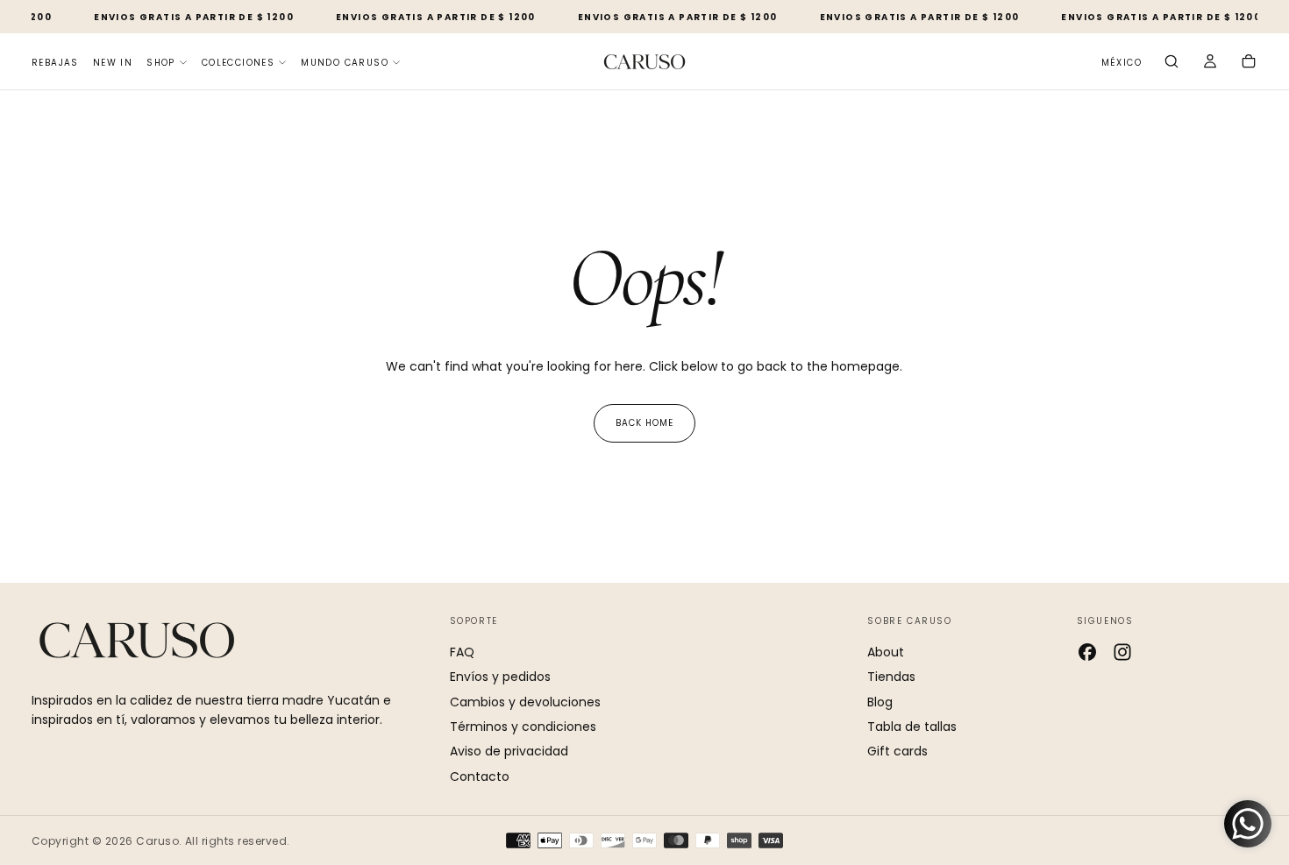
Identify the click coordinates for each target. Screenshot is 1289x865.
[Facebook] (1087, 652)
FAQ (462, 652)
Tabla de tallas (912, 726)
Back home (644, 422)
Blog (880, 702)
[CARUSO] (137, 640)
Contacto (479, 776)
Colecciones (238, 62)
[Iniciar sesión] (1210, 63)
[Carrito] (1248, 63)
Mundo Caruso (344, 62)
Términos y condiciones (523, 726)
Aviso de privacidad (509, 751)
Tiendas (891, 676)
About (885, 652)
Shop (160, 62)
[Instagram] (1122, 652)
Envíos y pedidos (500, 676)
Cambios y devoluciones (525, 702)
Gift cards (897, 751)
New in (112, 62)
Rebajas (55, 62)
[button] (1121, 63)
